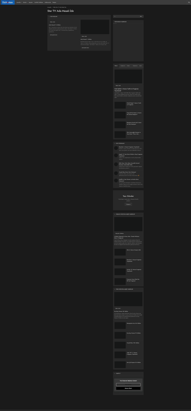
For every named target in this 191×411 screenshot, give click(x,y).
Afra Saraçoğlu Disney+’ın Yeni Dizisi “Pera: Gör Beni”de (134, 134)
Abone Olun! (128, 388)
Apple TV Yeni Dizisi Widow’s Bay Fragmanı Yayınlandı (130, 155)
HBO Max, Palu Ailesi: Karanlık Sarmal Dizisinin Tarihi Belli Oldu (129, 164)
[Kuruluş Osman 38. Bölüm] (128, 299)
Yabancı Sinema (119, 233)
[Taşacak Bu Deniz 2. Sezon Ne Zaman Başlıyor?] (120, 115)
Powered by (116, 393)
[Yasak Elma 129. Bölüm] (120, 345)
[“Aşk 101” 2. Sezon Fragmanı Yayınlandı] (120, 355)
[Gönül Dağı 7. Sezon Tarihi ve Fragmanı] (120, 105)
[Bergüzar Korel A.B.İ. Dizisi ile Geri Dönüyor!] (120, 124)
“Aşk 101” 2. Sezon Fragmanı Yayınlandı (132, 353)
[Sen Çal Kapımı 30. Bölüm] (120, 364)
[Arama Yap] (189, 2)
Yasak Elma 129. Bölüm (133, 343)
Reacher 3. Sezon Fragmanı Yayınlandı (134, 260)
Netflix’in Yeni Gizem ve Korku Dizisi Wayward (129, 180)
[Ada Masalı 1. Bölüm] (95, 27)
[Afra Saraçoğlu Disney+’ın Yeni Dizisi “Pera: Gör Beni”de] (120, 134)
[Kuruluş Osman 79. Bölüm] (120, 335)
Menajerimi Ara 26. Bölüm (134, 323)
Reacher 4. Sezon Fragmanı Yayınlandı (129, 147)
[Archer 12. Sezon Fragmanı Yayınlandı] (120, 271)
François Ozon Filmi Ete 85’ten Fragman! (133, 280)
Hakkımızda (48, 2)
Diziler (24, 2)
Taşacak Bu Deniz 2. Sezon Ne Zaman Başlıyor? (134, 113)
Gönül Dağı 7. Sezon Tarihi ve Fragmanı (134, 103)
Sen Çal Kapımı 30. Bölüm (134, 362)
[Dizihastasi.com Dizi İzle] (8, 2)
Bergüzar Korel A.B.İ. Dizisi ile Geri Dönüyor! (134, 123)
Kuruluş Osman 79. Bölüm (134, 333)
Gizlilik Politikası (38, 2)
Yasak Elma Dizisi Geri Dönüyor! (127, 172)
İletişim (54, 2)
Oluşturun (128, 204)
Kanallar (19, 2)
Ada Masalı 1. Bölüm (86, 39)
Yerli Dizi (52, 22)
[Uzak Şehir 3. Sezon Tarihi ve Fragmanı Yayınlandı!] (128, 76)
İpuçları (31, 2)
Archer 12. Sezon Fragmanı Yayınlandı (134, 270)
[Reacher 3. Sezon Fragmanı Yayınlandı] (120, 262)
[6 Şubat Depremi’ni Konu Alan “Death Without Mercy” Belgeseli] (128, 224)
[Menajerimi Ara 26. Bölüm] (120, 325)
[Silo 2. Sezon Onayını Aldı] (120, 252)
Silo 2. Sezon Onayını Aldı (134, 250)
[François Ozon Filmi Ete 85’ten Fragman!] (120, 281)
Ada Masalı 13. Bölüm (55, 25)
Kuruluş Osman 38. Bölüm (121, 311)
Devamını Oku (53, 35)
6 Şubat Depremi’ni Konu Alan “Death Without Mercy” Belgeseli (126, 237)
